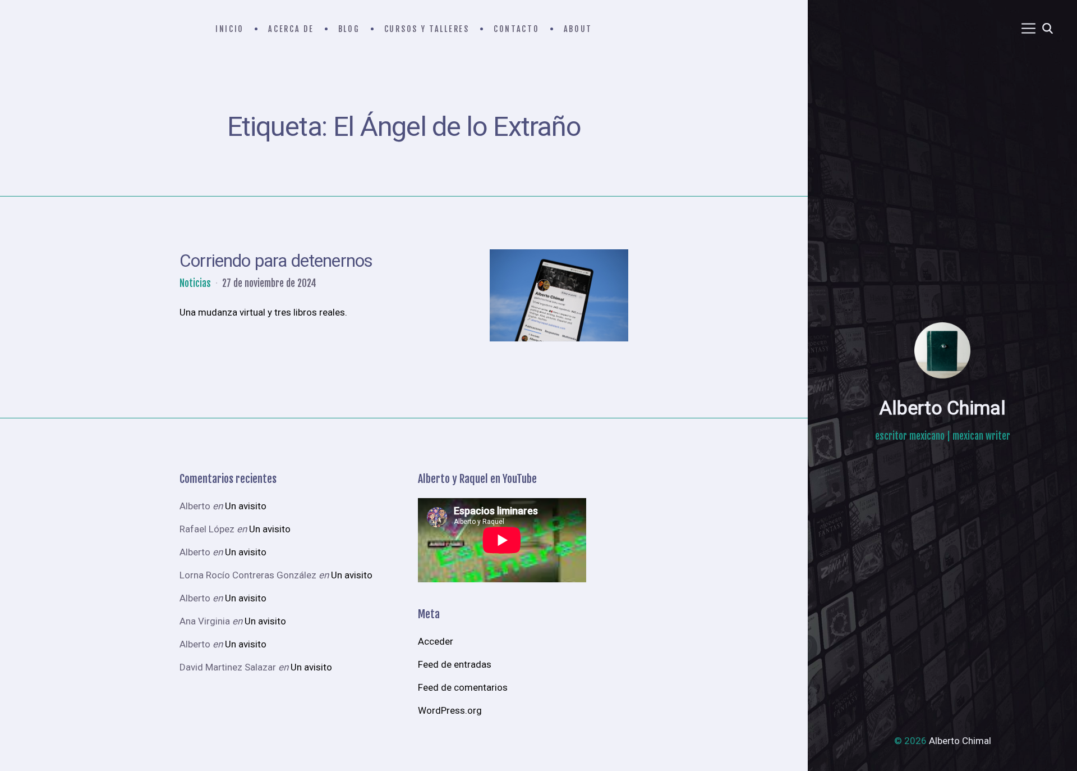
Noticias (195, 283)
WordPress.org (450, 710)
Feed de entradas (454, 664)
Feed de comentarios (463, 687)
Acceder (435, 641)
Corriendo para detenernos (276, 260)
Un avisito (245, 506)
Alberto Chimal (943, 407)
